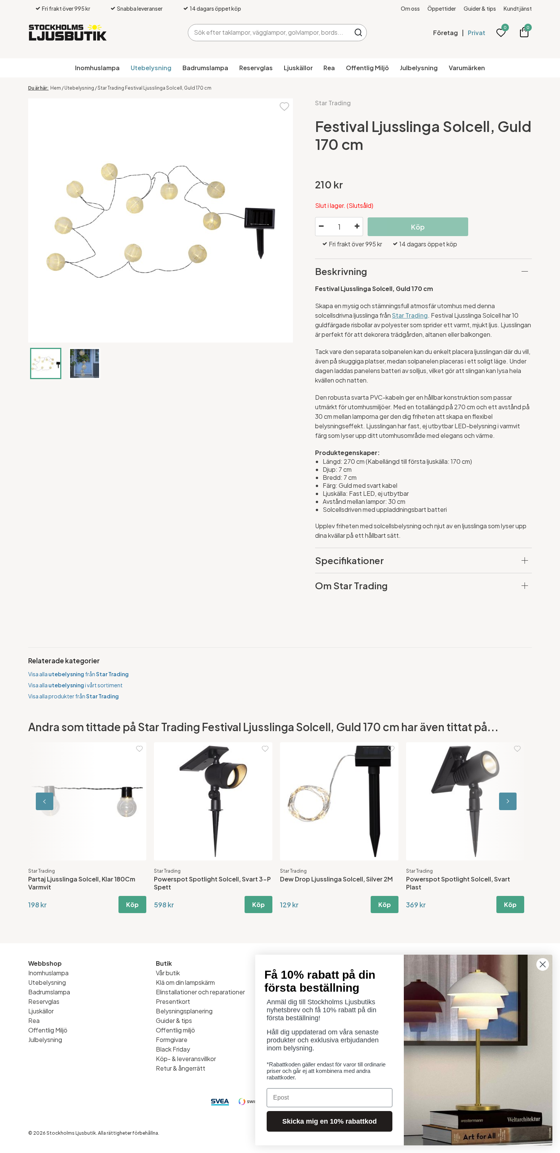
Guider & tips (480, 8)
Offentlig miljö (175, 1030)
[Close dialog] (542, 964)
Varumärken (467, 68)
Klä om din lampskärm (185, 982)
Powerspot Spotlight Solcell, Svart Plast (458, 883)
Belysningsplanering (184, 1011)
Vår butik (168, 973)
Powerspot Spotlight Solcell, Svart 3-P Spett (212, 883)
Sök (358, 32)
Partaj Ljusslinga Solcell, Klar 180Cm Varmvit (81, 883)
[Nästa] (497, 801)
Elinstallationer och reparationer (200, 992)
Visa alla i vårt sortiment (75, 685)
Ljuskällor (298, 68)
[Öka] (357, 227)
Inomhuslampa (97, 68)
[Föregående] (62, 801)
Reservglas (256, 68)
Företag (445, 33)
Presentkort (173, 1001)
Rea (329, 68)
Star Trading (333, 103)
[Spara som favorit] (284, 106)
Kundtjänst (518, 8)
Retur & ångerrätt (180, 1068)
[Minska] (321, 227)
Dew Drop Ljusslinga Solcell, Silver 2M (336, 879)
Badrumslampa (205, 68)
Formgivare (171, 1040)
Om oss (410, 8)
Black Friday (173, 1049)
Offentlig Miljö (367, 68)
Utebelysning (151, 68)
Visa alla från (78, 674)
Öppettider (441, 8)
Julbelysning (419, 68)
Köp (132, 905)
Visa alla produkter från (73, 696)
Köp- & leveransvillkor (186, 1059)
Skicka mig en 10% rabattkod (329, 1121)
